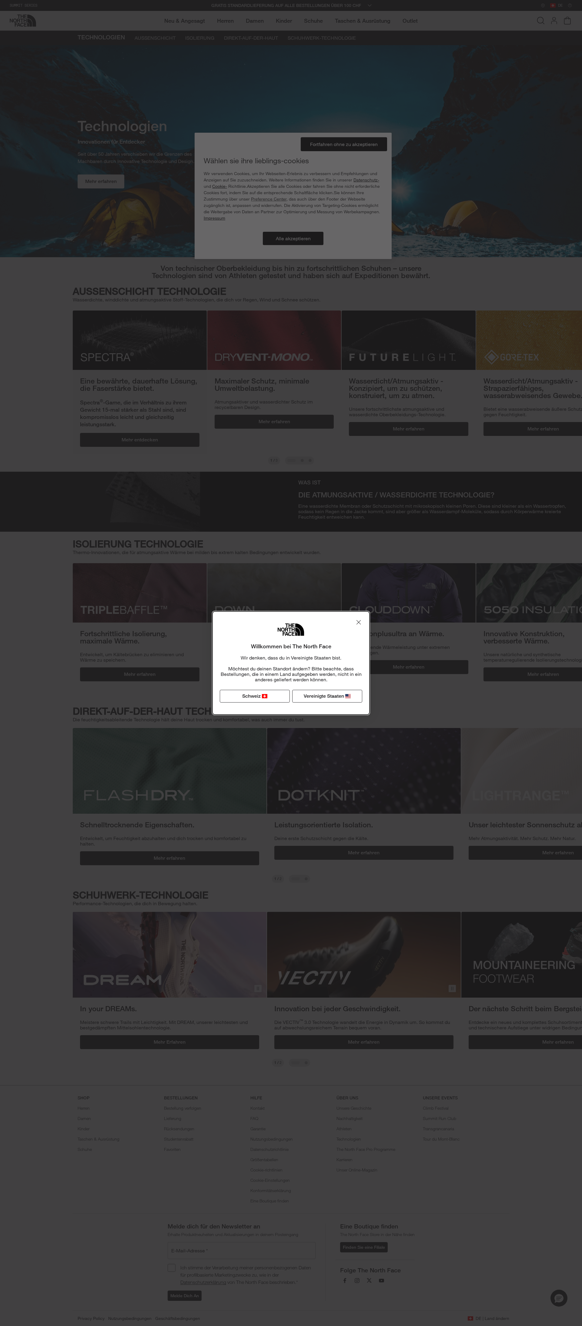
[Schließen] (358, 622)
